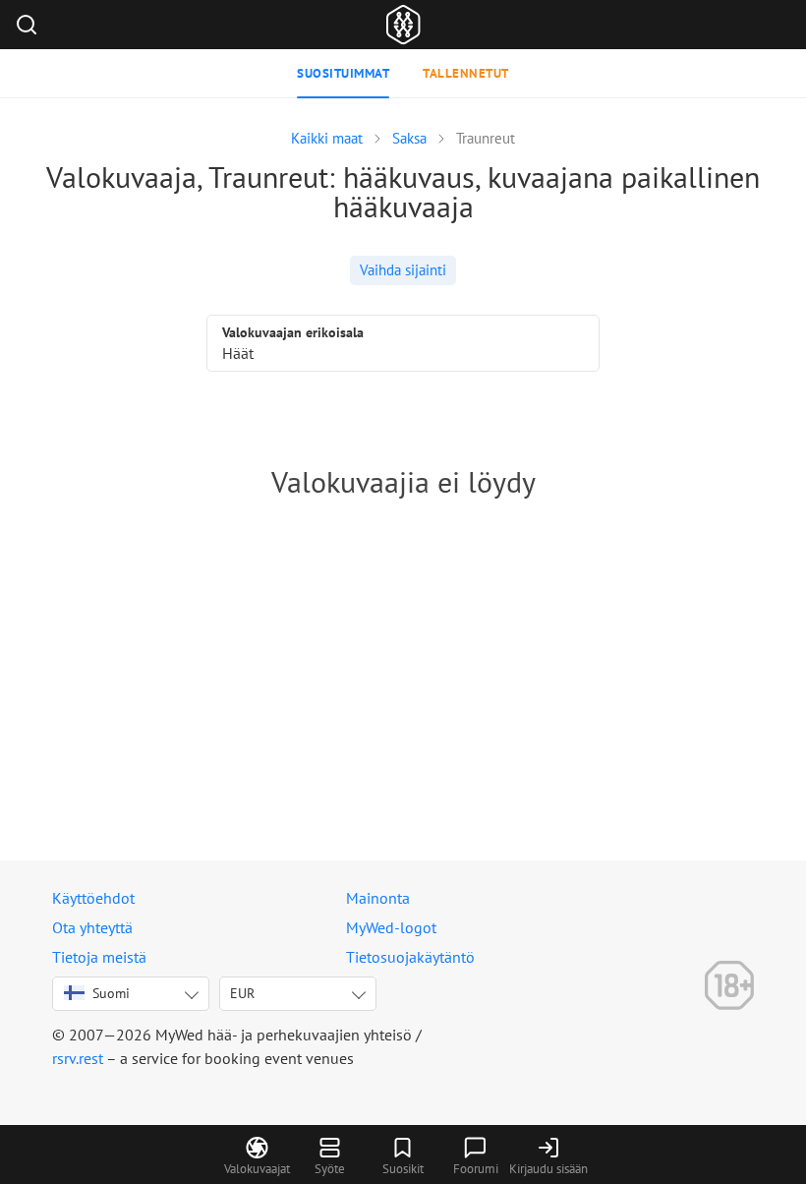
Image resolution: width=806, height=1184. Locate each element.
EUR (242, 993)
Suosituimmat (343, 73)
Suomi (111, 993)
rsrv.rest (77, 1058)
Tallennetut (466, 73)
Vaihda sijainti (403, 270)
